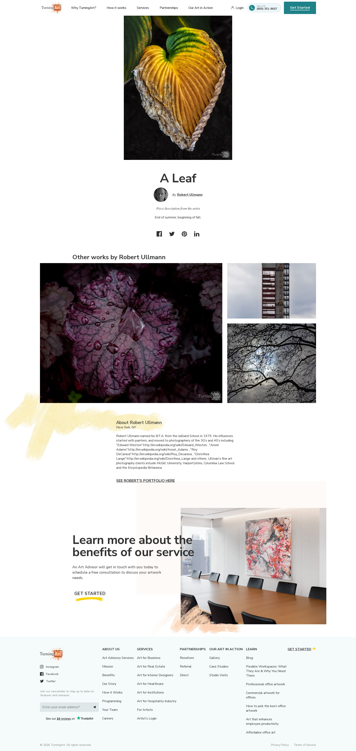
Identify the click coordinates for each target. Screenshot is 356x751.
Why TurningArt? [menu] (83, 8)
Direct (184, 675)
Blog (249, 658)
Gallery (214, 658)
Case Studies (218, 666)
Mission (107, 666)
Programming (111, 701)
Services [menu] (143, 8)
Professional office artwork (265, 684)
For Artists (145, 710)
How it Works (112, 692)
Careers (107, 718)
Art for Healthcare (150, 684)
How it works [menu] (116, 8)
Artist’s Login (147, 718)
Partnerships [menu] (169, 8)
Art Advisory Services (118, 658)
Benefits (108, 675)
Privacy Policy (280, 745)
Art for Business (148, 658)
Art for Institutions (150, 692)
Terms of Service (305, 745)
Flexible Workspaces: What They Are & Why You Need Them (266, 671)
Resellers (187, 658)
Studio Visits (218, 675)
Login (240, 8)
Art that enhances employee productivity (262, 721)
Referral (186, 666)
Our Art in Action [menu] (201, 8)
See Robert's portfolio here (145, 480)
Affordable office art (260, 732)
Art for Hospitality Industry (156, 701)
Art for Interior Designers (155, 675)
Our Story (109, 684)
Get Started (300, 7)
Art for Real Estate (151, 666)
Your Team (110, 710)
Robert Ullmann (190, 194)
